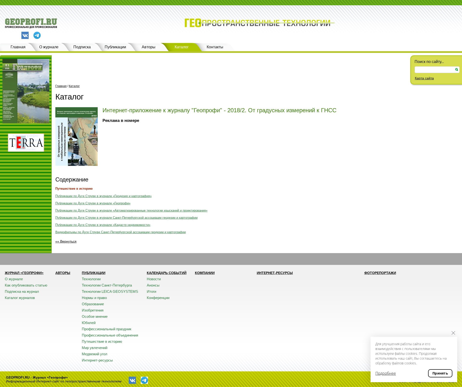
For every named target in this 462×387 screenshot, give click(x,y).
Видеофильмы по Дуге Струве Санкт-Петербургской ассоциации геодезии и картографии (120, 232)
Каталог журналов (20, 298)
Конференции (158, 298)
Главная (18, 47)
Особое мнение (95, 316)
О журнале (48, 47)
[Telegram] (37, 36)
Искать (456, 69)
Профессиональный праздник (106, 329)
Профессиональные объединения (110, 335)
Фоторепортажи (380, 273)
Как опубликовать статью (26, 285)
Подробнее (385, 373)
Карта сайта (424, 78)
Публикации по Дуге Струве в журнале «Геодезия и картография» (103, 196)
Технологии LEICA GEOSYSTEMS (110, 291)
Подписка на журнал (22, 291)
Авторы (148, 47)
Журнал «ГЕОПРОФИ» (24, 273)
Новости (154, 279)
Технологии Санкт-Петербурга (107, 285)
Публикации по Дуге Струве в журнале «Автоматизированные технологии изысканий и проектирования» (131, 210)
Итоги (151, 291)
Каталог (182, 47)
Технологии (91, 279)
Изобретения (92, 310)
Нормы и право (94, 298)
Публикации (115, 47)
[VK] (25, 35)
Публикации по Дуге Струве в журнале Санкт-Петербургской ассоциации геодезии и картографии (126, 217)
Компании (205, 273)
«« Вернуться (66, 241)
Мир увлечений (94, 348)
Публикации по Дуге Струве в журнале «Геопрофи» (92, 203)
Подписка (82, 47)
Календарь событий (166, 273)
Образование (93, 304)
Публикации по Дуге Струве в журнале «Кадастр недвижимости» (102, 225)
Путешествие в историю (74, 188)
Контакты (215, 47)
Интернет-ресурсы (97, 360)
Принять (440, 373)
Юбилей (89, 323)
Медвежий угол (94, 354)
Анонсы (153, 285)
